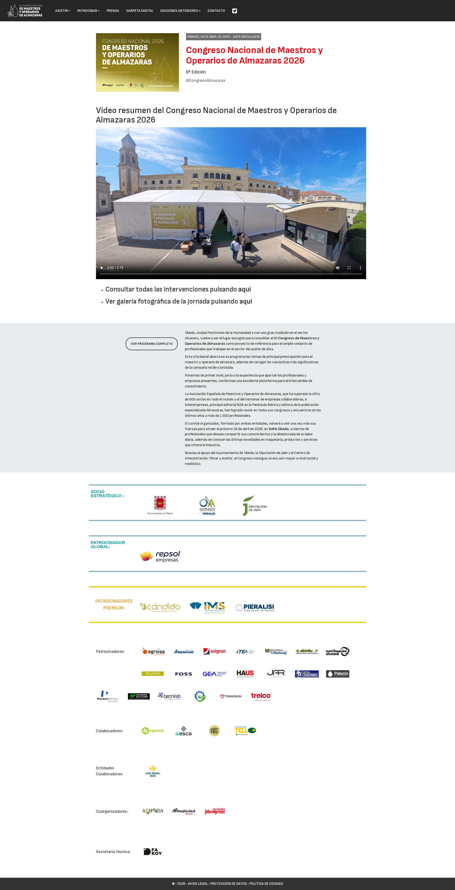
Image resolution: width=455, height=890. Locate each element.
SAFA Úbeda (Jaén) (246, 37)
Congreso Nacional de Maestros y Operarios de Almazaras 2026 (254, 55)
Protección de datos (228, 883)
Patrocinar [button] (87, 11)
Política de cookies (266, 883)
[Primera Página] (21, 6)
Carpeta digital (139, 11)
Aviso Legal (198, 883)
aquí (244, 289)
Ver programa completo (152, 344)
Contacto (216, 11)
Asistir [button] (61, 11)
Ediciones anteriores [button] (179, 11)
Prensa (113, 11)
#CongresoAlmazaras (206, 80)
